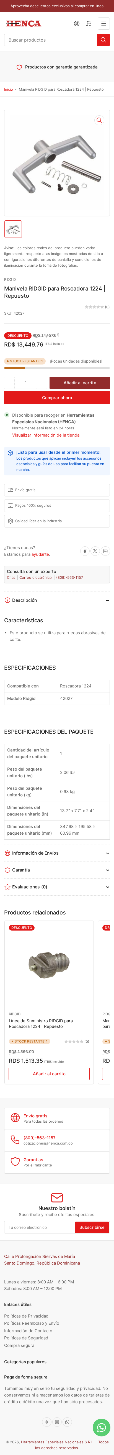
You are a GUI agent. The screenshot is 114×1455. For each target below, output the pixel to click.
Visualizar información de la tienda (45, 435)
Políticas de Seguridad (26, 1338)
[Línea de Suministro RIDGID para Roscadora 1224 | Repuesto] (49, 965)
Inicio (8, 89)
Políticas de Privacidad (26, 1316)
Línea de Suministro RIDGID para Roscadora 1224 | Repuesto (41, 1023)
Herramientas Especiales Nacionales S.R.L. (57, 1442)
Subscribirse (92, 1227)
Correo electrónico (36, 577)
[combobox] (57, 40)
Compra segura (19, 1345)
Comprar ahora (57, 397)
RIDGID (10, 279)
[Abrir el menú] (104, 23)
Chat (11, 577)
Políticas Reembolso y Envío (31, 1323)
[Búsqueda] (103, 40)
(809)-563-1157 (69, 577)
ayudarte (40, 554)
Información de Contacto (28, 1330)
